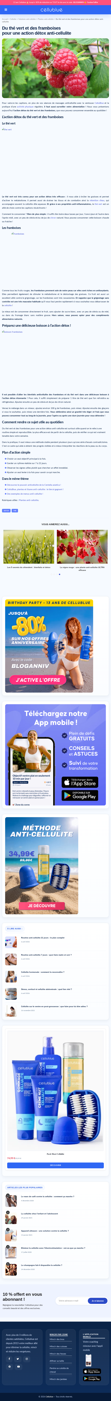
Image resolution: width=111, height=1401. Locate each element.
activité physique (25, 107)
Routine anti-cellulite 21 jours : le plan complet (42, 938)
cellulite (8, 305)
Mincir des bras (57, 1339)
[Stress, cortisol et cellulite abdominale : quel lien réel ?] (11, 994)
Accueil (5, 19)
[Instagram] (26, 1359)
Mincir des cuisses (58, 1346)
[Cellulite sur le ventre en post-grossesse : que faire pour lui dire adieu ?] (11, 1011)
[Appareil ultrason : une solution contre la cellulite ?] (11, 1235)
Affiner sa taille (57, 1361)
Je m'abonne (98, 1301)
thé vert (98, 204)
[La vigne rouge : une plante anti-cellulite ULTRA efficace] (82, 547)
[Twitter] (18, 1359)
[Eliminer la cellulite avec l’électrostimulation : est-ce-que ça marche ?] (11, 1252)
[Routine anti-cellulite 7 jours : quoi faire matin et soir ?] (11, 959)
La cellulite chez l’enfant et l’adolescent (39, 1214)
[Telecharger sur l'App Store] (94, 1371)
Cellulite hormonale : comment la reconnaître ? (42, 972)
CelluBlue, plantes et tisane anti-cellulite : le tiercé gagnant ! (35, 489)
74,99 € (11, 1158)
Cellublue (49, 1397)
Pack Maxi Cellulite (55, 1154)
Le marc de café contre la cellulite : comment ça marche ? (47, 1196)
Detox (6, 510)
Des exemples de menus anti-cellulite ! (25, 494)
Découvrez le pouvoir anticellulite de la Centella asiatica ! (34, 485)
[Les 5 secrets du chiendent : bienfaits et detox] (28, 547)
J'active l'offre (92, 2)
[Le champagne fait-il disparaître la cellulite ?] (11, 1270)
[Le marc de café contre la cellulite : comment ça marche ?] (11, 1201)
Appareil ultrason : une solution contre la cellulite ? (45, 1231)
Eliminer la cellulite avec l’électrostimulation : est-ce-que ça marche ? (53, 1248)
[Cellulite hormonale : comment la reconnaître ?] (11, 976)
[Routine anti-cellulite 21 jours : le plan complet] (11, 942)
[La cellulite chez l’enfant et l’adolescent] (11, 1218)
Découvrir (55, 1165)
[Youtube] (18, 1367)
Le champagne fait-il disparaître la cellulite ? (41, 1265)
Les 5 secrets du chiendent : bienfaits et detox (28, 567)
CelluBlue (99, 103)
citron (53, 218)
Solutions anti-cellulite (27, 19)
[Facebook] (9, 1359)
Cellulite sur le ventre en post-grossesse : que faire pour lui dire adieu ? (54, 1006)
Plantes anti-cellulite (46, 19)
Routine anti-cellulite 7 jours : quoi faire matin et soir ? (46, 955)
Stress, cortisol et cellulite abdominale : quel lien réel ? (46, 989)
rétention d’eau (97, 200)
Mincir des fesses (58, 1354)
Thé (14, 510)
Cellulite (13, 19)
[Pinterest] (9, 1367)
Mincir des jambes (58, 1379)
